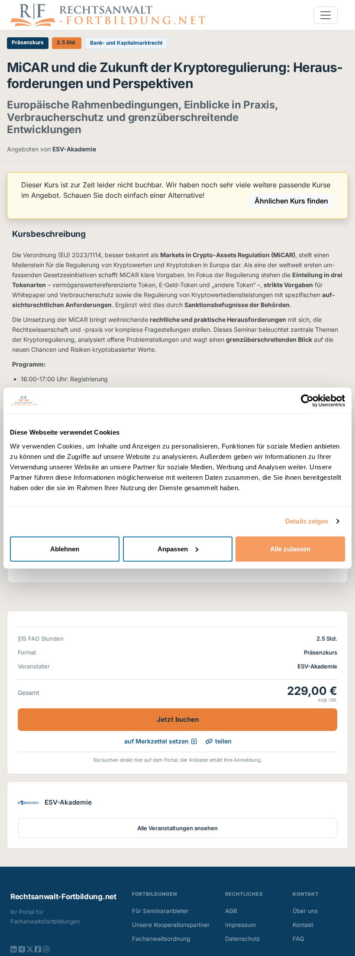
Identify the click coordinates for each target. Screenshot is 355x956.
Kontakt (303, 924)
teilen (223, 741)
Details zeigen (306, 521)
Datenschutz (242, 938)
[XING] (22, 949)
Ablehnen (64, 548)
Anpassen (173, 548)
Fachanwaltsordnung (161, 938)
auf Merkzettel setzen (156, 741)
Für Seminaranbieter (160, 910)
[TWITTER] (30, 949)
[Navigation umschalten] (325, 15)
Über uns (305, 910)
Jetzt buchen (178, 719)
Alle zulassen (290, 548)
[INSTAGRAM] (46, 949)
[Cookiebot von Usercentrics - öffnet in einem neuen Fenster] (307, 400)
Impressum (240, 924)
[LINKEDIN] (13, 949)
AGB (231, 910)
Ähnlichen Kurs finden (291, 200)
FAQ (298, 938)
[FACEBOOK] (38, 949)
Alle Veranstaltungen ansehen (177, 828)
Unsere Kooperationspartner (171, 924)
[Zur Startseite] (107, 14)
